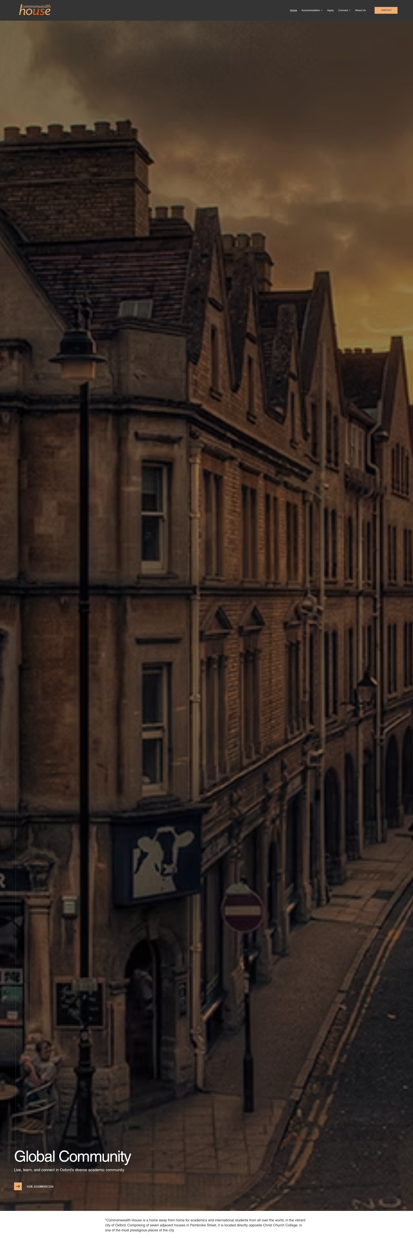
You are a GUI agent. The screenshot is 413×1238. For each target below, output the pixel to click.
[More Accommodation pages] (322, 10)
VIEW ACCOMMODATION (40, 1186)
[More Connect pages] (350, 10)
